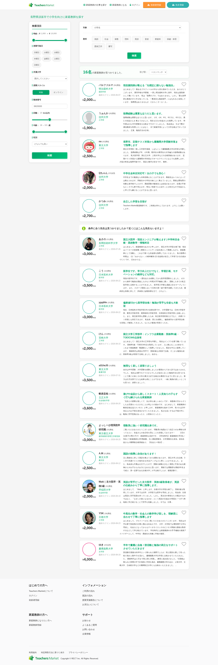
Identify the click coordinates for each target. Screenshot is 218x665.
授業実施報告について (92, 600)
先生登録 (179, 5)
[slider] (33, 40)
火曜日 (46, 52)
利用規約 (33, 652)
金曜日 (46, 59)
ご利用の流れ (88, 591)
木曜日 (36, 59)
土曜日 (56, 59)
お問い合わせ (88, 629)
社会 (106, 39)
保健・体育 (172, 39)
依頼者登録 (156, 5)
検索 (49, 155)
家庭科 (158, 39)
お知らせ (86, 620)
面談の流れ (87, 595)
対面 (41, 92)
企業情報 (86, 634)
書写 (110, 46)
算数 (116, 39)
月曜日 (36, 52)
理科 (127, 39)
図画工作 (98, 46)
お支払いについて (90, 604)
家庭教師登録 (35, 625)
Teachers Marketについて (41, 591)
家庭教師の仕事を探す (96, 5)
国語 (96, 39)
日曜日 (36, 65)
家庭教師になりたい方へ (40, 620)
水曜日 (56, 52)
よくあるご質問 (89, 625)
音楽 (147, 39)
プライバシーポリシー (78, 652)
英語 (137, 39)
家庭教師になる (119, 5)
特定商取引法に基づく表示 (52, 652)
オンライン (58, 92)
